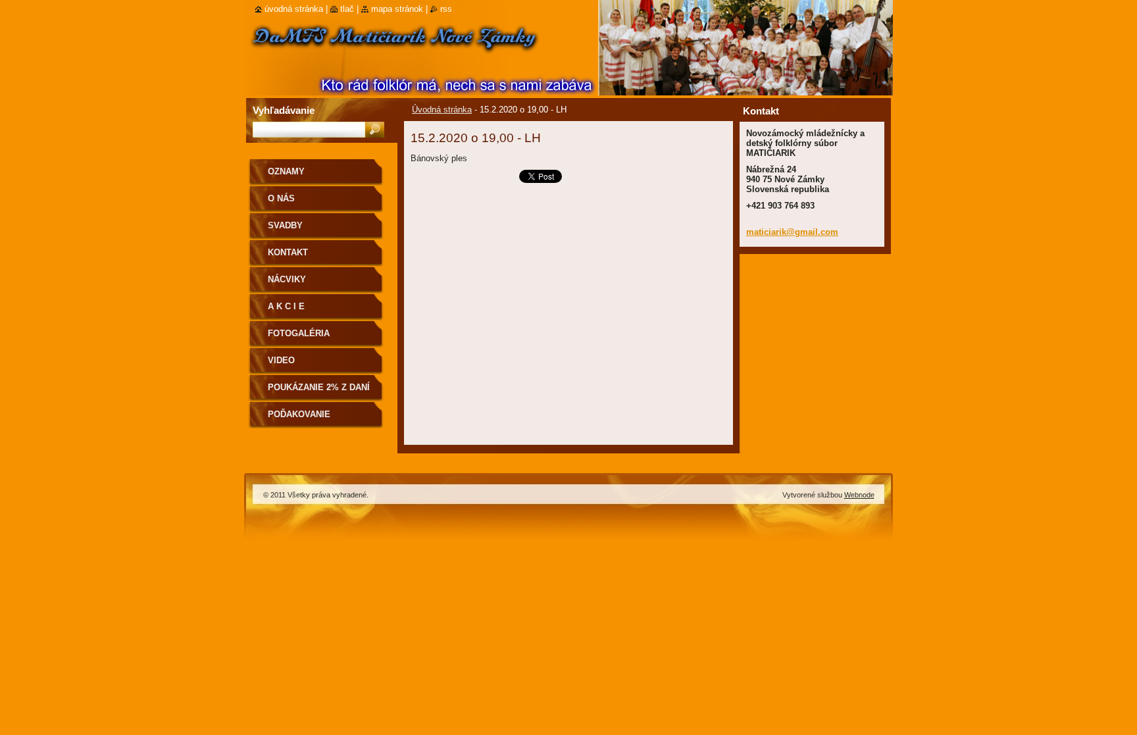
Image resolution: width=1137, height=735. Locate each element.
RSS (446, 9)
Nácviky (287, 279)
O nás (281, 198)
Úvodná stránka (442, 109)
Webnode (859, 495)
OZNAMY (286, 171)
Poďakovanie (299, 414)
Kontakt (288, 252)
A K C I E (286, 306)
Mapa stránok (397, 9)
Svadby (285, 225)
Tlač (347, 9)
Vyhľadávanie (284, 110)
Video (281, 360)
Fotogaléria (299, 333)
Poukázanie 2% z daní (319, 387)
